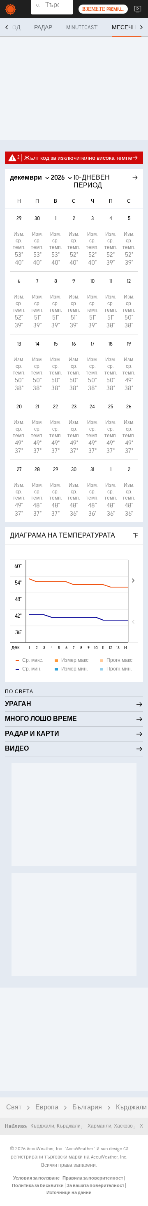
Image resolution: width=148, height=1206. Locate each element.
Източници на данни (69, 1192)
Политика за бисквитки (38, 1185)
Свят (13, 1107)
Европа (46, 1107)
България (87, 1107)
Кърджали (131, 1107)
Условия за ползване (36, 1178)
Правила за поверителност (93, 1178)
